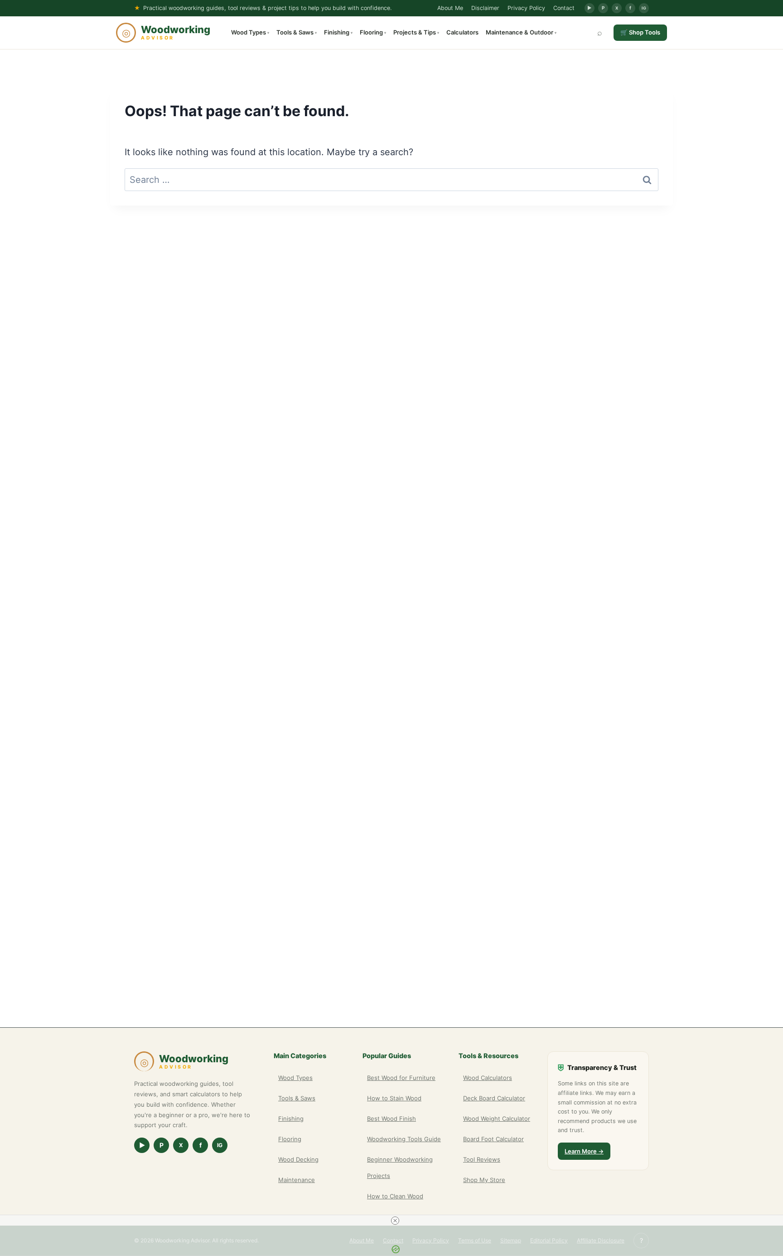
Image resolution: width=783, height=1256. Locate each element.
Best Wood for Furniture (401, 1077)
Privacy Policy (526, 8)
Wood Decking (298, 1159)
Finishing (338, 32)
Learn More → (584, 1151)
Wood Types (250, 32)
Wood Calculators (487, 1077)
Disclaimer (485, 8)
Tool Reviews (481, 1159)
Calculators (462, 32)
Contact (564, 8)
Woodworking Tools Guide (404, 1139)
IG (644, 7)
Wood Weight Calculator (496, 1118)
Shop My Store (484, 1179)
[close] (395, 1221)
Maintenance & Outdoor (521, 32)
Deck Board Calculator (494, 1098)
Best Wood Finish (391, 1118)
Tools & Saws (296, 32)
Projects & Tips (416, 32)
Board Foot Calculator (493, 1139)
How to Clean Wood (395, 1196)
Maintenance (296, 1179)
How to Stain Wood (394, 1098)
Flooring (373, 32)
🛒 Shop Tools (640, 32)
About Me (450, 8)
